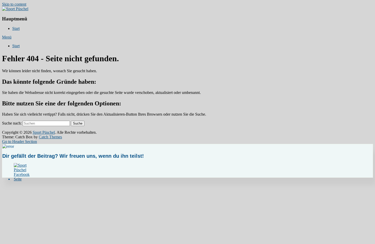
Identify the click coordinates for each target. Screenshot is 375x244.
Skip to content (14, 4)
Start (16, 28)
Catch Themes (50, 137)
